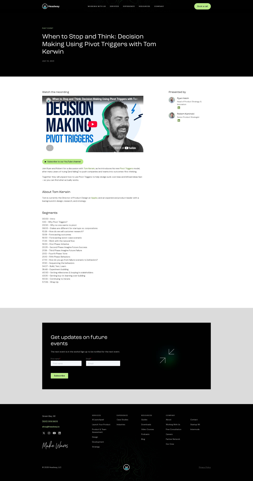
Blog (143, 439)
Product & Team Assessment (99, 430)
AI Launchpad (98, 419)
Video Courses (147, 429)
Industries (121, 424)
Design (95, 437)
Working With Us (97, 6)
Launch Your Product (101, 424)
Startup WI (195, 424)
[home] (51, 6)
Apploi (94, 197)
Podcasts (145, 434)
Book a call (202, 6)
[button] (114, 6)
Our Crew (170, 444)
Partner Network (173, 439)
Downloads (146, 424)
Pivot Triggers (126, 168)
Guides (144, 419)
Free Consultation (173, 429)
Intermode (195, 429)
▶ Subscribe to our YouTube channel (63, 161)
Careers (169, 434)
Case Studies (122, 419)
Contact (194, 419)
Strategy (96, 447)
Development (98, 442)
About (168, 419)
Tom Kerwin (89, 168)
